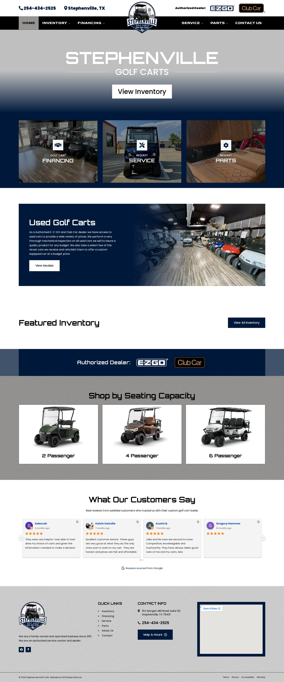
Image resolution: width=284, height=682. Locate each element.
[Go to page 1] (143, 559)
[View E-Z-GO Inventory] (152, 362)
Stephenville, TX (86, 8)
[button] (68, 23)
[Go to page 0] (140, 560)
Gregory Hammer (228, 523)
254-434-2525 (39, 8)
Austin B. (162, 523)
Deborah (41, 523)
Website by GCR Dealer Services (66, 677)
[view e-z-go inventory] (222, 8)
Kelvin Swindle (105, 523)
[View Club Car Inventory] (190, 362)
